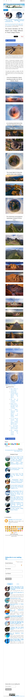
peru (5, 25)
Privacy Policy (17, 695)
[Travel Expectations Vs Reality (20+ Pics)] (7, 606)
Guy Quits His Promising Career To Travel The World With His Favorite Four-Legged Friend (16, 622)
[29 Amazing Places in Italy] (7, 600)
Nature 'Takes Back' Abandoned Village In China (9, 20)
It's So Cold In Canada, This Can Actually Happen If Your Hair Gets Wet (14, 421)
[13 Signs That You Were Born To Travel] (7, 594)
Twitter (6, 1)
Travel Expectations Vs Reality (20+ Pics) (16, 604)
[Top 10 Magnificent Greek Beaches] (7, 635)
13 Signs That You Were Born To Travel (16, 593)
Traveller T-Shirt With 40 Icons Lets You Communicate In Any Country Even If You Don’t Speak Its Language (16, 588)
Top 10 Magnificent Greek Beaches (16, 634)
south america (9, 25)
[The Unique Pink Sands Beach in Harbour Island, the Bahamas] (7, 618)
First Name (8, 568)
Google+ (9, 1)
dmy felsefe (11, 519)
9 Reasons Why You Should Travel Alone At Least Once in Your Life (16, 628)
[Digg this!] (12, 444)
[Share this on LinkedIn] (15, 444)
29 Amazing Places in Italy (15, 598)
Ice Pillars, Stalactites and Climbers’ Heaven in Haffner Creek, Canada (14, 413)
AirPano (9, 384)
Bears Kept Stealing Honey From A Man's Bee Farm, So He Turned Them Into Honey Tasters (19, 21)
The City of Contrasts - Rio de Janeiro (14, 400)
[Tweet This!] (7, 444)
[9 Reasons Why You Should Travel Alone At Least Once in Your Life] (7, 629)
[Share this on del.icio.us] (13, 444)
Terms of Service (14, 696)
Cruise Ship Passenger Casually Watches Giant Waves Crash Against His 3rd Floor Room (16, 639)
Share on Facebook (11, 40)
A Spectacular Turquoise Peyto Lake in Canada (14, 427)
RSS (11, 1)
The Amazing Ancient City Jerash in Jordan (14, 432)
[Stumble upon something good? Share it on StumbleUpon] (10, 444)
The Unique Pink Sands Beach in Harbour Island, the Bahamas (16, 616)
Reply (9, 523)
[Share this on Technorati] (19, 444)
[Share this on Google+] (8, 444)
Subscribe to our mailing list (12, 684)
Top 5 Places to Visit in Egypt (14, 389)
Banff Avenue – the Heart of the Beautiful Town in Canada (14, 406)
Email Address (13, 563)
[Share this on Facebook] (5, 444)
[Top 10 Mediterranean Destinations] (7, 612)
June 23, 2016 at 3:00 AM (17, 519)
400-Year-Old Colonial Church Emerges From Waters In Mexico (14, 394)
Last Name (8, 573)
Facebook (4, 1)
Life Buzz (13, 384)
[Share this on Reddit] (17, 444)
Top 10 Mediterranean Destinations (16, 610)
